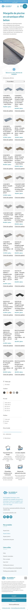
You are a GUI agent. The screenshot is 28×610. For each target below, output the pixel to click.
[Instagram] (7, 516)
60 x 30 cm (7, 408)
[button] (25, 578)
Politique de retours (8, 565)
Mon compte (6, 559)
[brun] (10, 392)
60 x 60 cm (7, 410)
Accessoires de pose (8, 539)
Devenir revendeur (8, 556)
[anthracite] (4, 392)
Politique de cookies (6, 608)
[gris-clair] (14, 392)
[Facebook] (4, 516)
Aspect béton (6, 533)
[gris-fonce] (17, 392)
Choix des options (8, 110)
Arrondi (7, 421)
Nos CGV (5, 562)
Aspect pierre (6, 536)
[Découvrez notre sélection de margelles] (14, 69)
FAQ (4, 553)
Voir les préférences (14, 604)
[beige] (7, 392)
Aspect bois (6, 530)
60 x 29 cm (7, 406)
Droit (6, 423)
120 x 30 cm (8, 402)
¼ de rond (7, 419)
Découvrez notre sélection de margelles (14, 73)
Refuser (14, 600)
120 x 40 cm (8, 404)
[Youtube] (10, 516)
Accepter (14, 596)
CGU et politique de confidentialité (18, 608)
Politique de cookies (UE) (9, 571)
